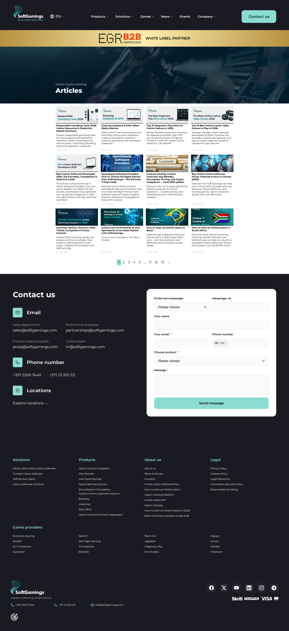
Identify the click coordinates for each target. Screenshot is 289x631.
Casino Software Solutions (28, 484)
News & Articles (153, 473)
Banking (84, 498)
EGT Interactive (22, 546)
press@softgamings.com (35, 347)
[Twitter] (223, 587)
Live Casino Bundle (90, 479)
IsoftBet (215, 546)
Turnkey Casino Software (28, 473)
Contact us (259, 16)
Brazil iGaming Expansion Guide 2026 (166, 515)
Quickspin (19, 551)
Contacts (149, 479)
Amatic (214, 541)
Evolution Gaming (24, 536)
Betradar (84, 551)
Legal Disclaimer (220, 479)
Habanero (216, 551)
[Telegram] (273, 587)
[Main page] (30, 13)
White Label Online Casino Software (34, 468)
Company (205, 16)
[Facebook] (211, 587)
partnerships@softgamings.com (95, 330)
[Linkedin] (248, 587)
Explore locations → (30, 403)
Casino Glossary (153, 505)
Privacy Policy (218, 468)
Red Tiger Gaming (90, 541)
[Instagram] (261, 587)
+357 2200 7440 (27, 375)
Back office (85, 509)
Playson (215, 536)
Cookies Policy (219, 473)
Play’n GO (150, 536)
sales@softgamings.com (35, 330)
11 (150, 262)
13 (162, 262)
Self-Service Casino (24, 479)
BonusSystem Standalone (94, 489)
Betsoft (17, 541)
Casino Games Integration (94, 468)
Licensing (84, 504)
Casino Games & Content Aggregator (101, 514)
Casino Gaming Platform (159, 494)
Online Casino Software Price (161, 484)
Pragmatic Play (153, 546)
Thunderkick (86, 546)
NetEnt (83, 536)
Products (98, 16)
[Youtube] (236, 587)
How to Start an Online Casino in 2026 (167, 510)
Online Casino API (155, 500)
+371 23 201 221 (62, 375)
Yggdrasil (149, 541)
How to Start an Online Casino (162, 489)
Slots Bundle (86, 473)
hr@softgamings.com (85, 347)
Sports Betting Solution (93, 484)
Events (185, 16)
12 (156, 262)
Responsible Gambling (224, 489)
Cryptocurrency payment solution (99, 493)
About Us (150, 468)
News (165, 16)
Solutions (122, 16)
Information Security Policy (226, 484)
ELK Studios (151, 551)
